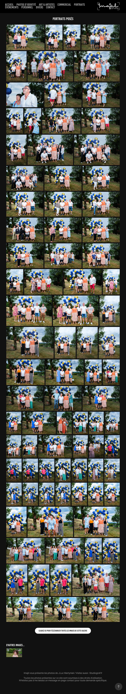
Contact (50, 7)
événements (11, 7)
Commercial (64, 4)
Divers (39, 7)
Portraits (79, 4)
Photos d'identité (26, 4)
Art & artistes (47, 4)
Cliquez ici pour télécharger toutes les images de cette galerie (63, 630)
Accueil (9, 4)
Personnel (27, 7)
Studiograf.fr (95, 673)
